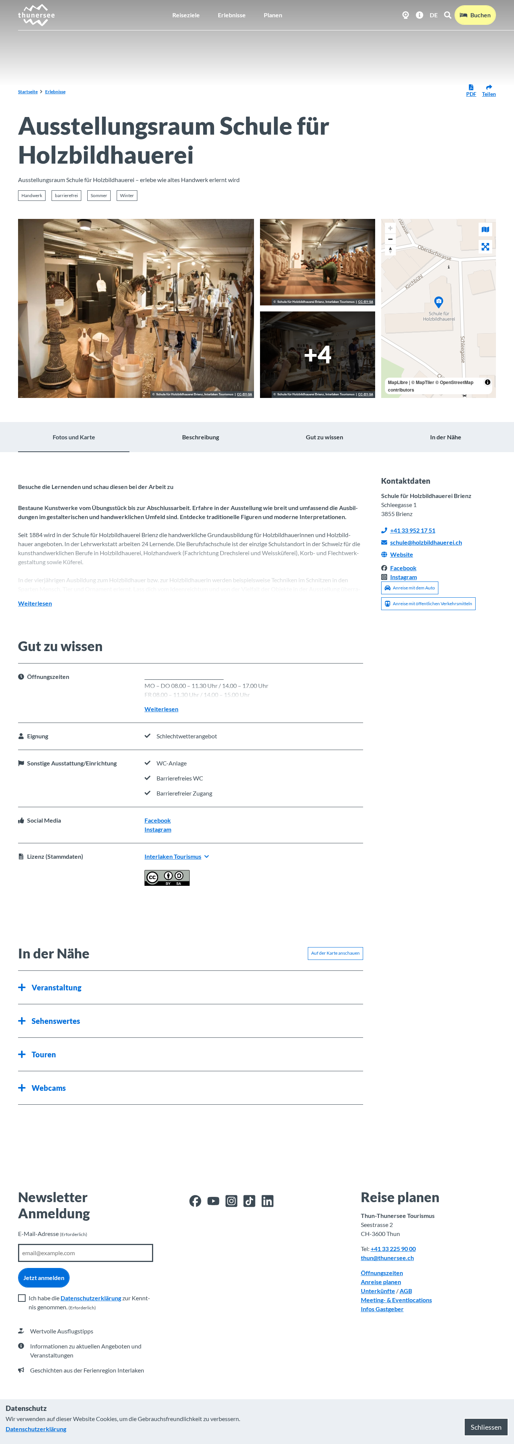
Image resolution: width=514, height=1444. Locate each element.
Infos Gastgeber (382, 1308)
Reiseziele (186, 14)
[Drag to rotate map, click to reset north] (390, 249)
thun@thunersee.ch (387, 1257)
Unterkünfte (378, 1290)
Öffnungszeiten (382, 1272)
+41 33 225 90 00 (393, 1248)
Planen (273, 14)
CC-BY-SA (244, 394)
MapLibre (398, 382)
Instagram (157, 829)
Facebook (157, 820)
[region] (438, 308)
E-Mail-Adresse (52, 1233)
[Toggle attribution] (487, 382)
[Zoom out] (390, 239)
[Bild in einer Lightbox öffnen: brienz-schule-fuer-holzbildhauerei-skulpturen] (136, 308)
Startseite (28, 91)
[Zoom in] (390, 228)
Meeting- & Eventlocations (396, 1299)
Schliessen (486, 1427)
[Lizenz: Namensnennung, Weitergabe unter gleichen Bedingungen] (167, 883)
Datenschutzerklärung (91, 1297)
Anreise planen (381, 1281)
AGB (406, 1290)
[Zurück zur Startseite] (36, 15)
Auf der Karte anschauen (335, 953)
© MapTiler (422, 382)
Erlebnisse (232, 14)
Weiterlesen (35, 603)
